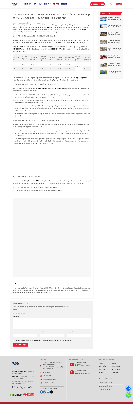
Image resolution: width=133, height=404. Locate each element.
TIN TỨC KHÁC (107, 13)
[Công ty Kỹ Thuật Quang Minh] (15, 4)
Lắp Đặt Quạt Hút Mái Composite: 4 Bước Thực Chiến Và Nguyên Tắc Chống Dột (114, 26)
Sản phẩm (38, 4)
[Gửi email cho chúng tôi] (51, 392)
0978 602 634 (85, 373)
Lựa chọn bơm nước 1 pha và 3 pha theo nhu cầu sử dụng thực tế (114, 72)
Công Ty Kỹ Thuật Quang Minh (35, 23)
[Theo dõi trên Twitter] (48, 392)
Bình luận (16, 316)
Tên (14, 332)
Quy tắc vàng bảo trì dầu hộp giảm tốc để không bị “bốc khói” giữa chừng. (114, 33)
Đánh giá (16, 309)
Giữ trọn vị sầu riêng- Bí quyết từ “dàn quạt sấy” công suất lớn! (114, 64)
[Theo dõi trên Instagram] (44, 392)
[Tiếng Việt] (117, 4)
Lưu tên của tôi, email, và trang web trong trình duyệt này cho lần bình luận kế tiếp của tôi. (43, 340)
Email (42, 332)
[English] (119, 4)
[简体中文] (121, 4)
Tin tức (56, 4)
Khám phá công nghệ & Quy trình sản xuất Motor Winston (114, 49)
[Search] (111, 4)
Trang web (70, 332)
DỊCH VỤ (47, 4)
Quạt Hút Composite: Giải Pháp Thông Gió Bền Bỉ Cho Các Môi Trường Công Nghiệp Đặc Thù (114, 18)
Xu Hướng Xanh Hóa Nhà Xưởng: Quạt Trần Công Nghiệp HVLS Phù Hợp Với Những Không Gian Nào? (114, 41)
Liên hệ (64, 4)
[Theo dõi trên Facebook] (41, 392)
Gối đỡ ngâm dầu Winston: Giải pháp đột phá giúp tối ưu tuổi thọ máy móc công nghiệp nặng (114, 56)
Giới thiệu (27, 4)
